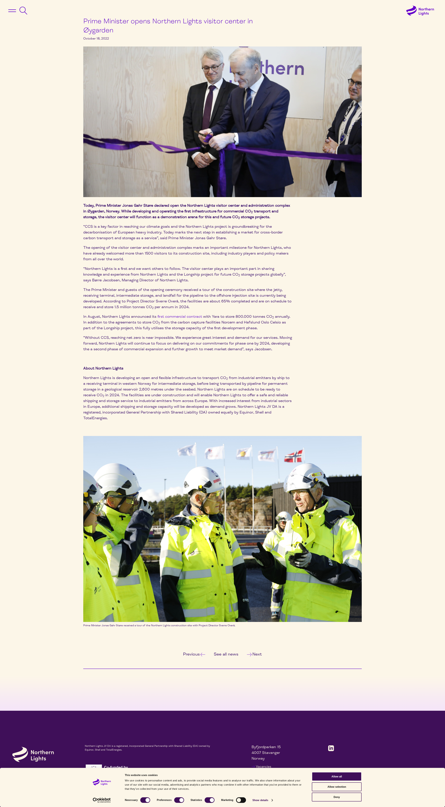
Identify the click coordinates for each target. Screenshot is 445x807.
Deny (337, 797)
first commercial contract (179, 316)
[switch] (179, 800)
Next (257, 654)
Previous (191, 654)
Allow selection (336, 786)
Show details (260, 800)
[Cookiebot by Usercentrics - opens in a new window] (102, 800)
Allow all (336, 776)
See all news (226, 654)
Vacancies (263, 767)
